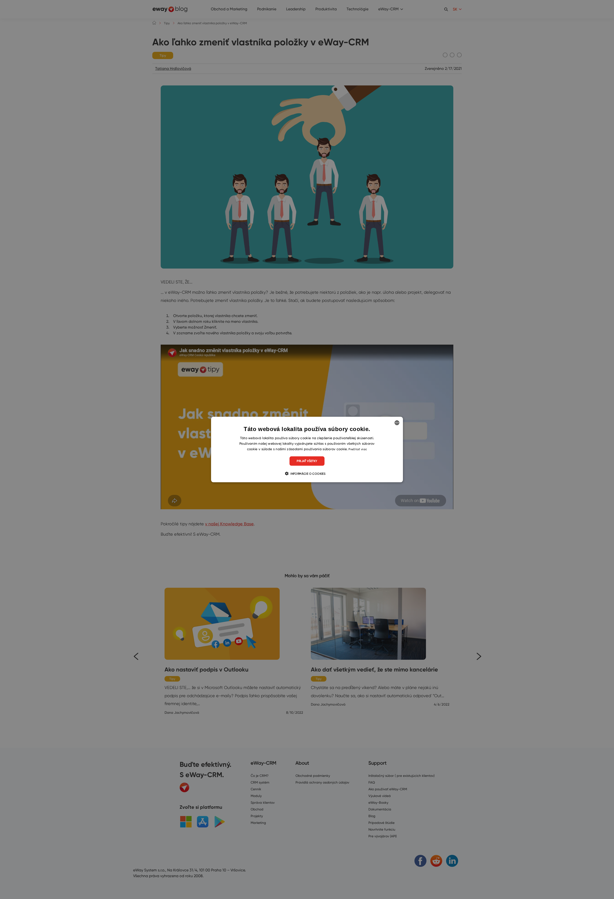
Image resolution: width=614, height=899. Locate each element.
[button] (307, 473)
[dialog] (307, 449)
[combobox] (397, 422)
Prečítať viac (357, 449)
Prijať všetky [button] (307, 461)
